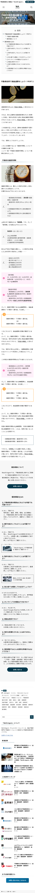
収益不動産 (5, 702)
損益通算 (12, 704)
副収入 (14, 700)
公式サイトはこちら (7, 735)
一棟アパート (24, 695)
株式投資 (18, 704)
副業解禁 (24, 700)
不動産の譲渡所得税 (12, 36)
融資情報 (24, 704)
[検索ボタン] (31, 7)
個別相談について (12, 39)
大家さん (11, 702)
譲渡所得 (4, 707)
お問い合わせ (29, 2)
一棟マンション (6, 697)
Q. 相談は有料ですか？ (13, 62)
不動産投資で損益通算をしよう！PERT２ (18, 34)
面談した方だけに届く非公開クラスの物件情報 (22, 579)
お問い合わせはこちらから (17, 880)
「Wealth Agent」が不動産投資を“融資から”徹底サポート (22, 548)
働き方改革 (5, 700)
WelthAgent (7, 693)
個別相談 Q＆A (9, 42)
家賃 (16, 702)
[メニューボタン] (3, 7)
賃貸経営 (14, 707)
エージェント (5, 695)
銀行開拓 (4, 709)
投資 (5, 690)
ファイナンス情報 (14, 695)
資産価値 (20, 707)
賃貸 (9, 707)
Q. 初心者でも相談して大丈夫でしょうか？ (19, 57)
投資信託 (25, 702)
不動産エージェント (16, 697)
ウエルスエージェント (22, 693)
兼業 (10, 700)
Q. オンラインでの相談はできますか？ (18, 59)
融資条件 (30, 704)
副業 (19, 700)
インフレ (13, 693)
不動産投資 (26, 697)
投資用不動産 (5, 704)
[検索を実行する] (32, 717)
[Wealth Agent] (17, 7)
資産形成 (26, 707)
